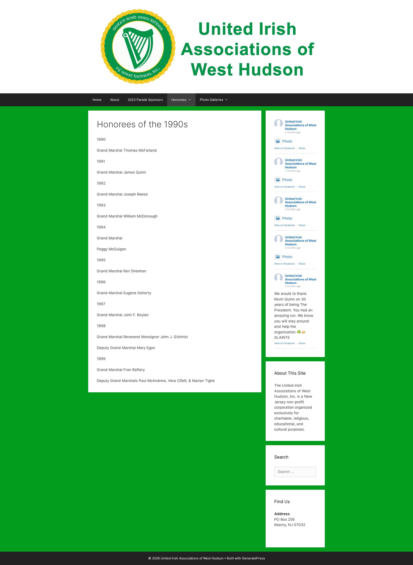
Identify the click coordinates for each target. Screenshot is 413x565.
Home (97, 100)
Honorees (178, 100)
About (114, 100)
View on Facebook (284, 148)
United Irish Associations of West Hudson (300, 125)
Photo (287, 141)
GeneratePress (253, 558)
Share (302, 148)
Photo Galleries (211, 100)
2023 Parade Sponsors (145, 100)
